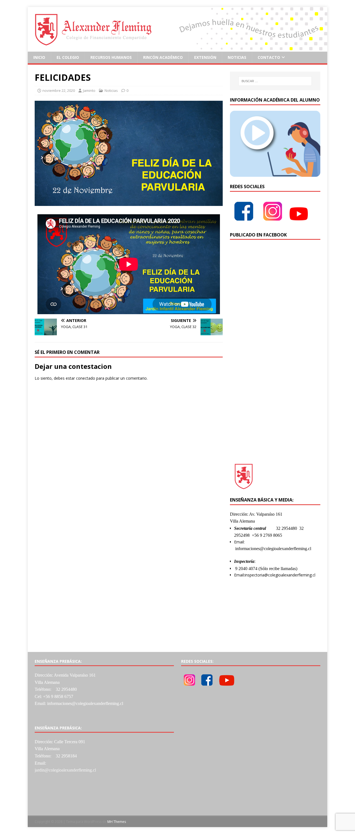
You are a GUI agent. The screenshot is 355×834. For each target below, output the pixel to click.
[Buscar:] (275, 81)
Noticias (237, 57)
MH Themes (116, 821)
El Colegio (68, 57)
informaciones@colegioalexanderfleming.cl (273, 548)
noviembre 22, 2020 (58, 90)
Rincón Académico (163, 57)
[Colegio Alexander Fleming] (177, 48)
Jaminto (89, 90)
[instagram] (272, 221)
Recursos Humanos (111, 57)
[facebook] (244, 221)
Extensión (205, 57)
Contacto (269, 57)
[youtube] (299, 221)
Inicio (39, 57)
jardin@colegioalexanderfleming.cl (65, 770)
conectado (85, 378)
